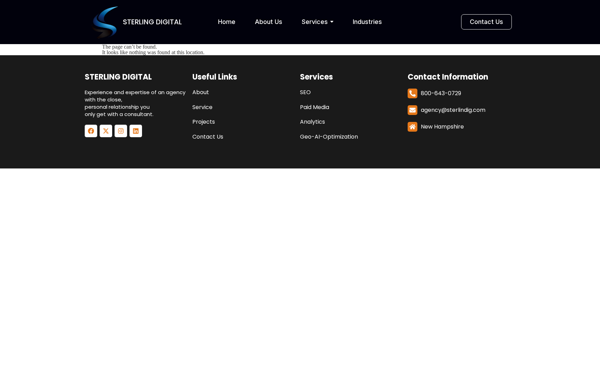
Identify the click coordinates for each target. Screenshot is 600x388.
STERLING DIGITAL (118, 77)
